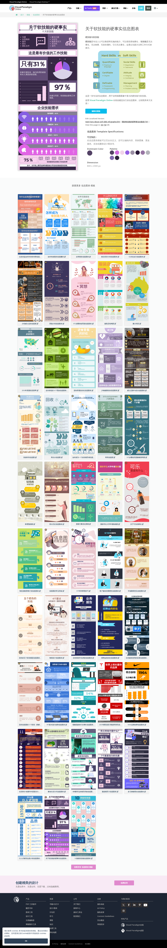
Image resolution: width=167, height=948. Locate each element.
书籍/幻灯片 (54, 904)
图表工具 (29, 912)
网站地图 (53, 932)
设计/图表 (53, 908)
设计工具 (29, 916)
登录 (148, 8)
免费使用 (124, 883)
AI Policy (101, 908)
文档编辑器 (30, 920)
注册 (141, 8)
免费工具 (53, 928)
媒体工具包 (77, 912)
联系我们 (76, 916)
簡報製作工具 (31, 924)
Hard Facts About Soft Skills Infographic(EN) (102, 122)
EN (102, 125)
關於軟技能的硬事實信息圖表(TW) (135, 122)
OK (26, 941)
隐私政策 (100, 912)
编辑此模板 (96, 111)
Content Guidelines (105, 916)
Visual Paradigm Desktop (39, 2)
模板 (28, 15)
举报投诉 (100, 924)
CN (108, 125)
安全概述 (100, 920)
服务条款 (100, 904)
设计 (22, 15)
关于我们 (76, 904)
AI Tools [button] (90, 8)
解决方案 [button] (114, 8)
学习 (51, 916)
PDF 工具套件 (31, 904)
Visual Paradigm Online (101, 100)
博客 (51, 920)
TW (105, 125)
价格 (133, 8)
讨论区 (52, 912)
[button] (79, 8)
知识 (51, 924)
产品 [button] (69, 8)
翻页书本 (29, 908)
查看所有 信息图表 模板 (83, 867)
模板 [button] (125, 8)
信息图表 (36, 15)
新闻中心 (76, 908)
